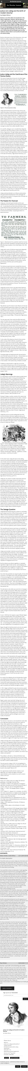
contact (17, 1066)
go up (6, 1058)
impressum (24, 1066)
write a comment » (7, 988)
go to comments (14, 1058)
